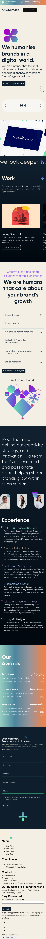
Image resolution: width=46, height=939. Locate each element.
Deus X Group (32, 531)
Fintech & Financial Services (20, 528)
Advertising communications (19, 332)
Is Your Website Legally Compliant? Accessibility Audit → (23, 2)
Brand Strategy (12, 315)
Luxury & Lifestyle (14, 619)
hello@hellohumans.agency (31, 883)
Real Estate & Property (17, 566)
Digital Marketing (13, 362)
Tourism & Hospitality (16, 548)
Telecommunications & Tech (21, 601)
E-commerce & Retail (16, 583)
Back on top (8, 937)
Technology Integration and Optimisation (18, 352)
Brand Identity (12, 323)
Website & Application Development (16, 341)
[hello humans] (11, 10)
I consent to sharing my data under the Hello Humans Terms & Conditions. (22, 798)
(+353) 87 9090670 (10, 883)
